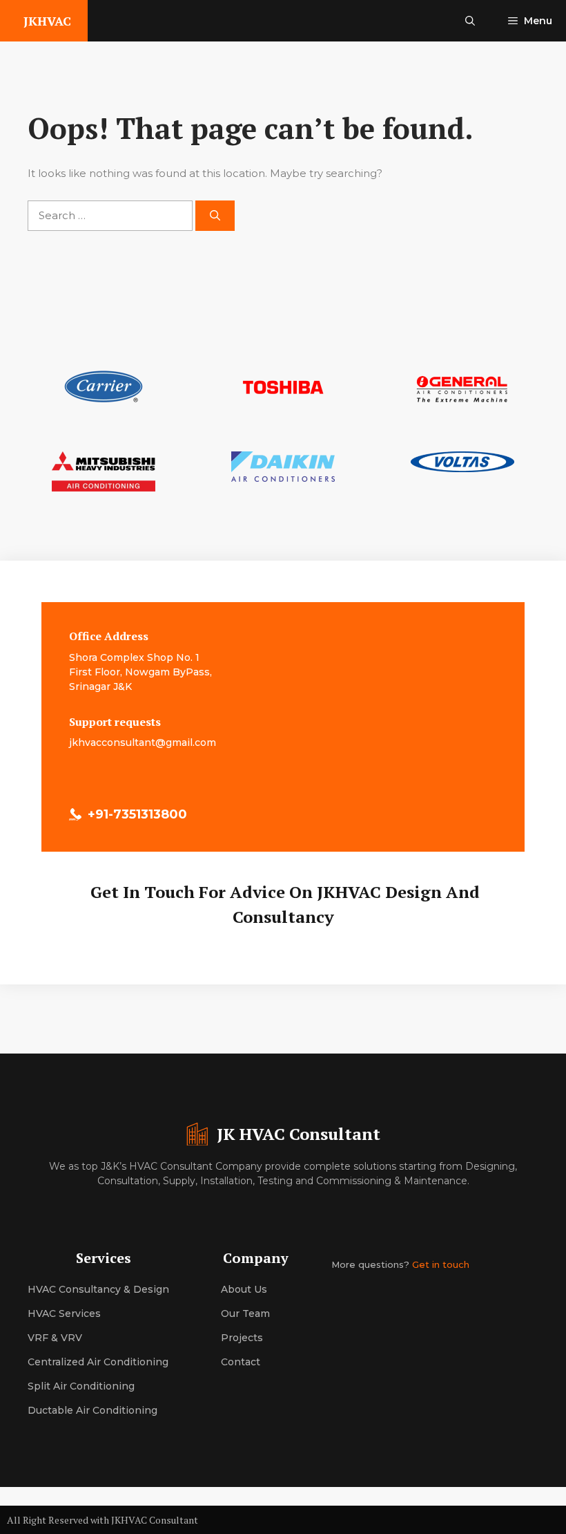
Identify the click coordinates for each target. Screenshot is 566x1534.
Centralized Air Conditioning (98, 1362)
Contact (240, 1362)
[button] (470, 20)
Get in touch (440, 1264)
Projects (242, 1337)
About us (244, 1289)
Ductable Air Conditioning (92, 1410)
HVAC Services (64, 1313)
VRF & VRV (55, 1337)
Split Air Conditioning (81, 1386)
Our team (245, 1313)
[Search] (215, 216)
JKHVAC (47, 20)
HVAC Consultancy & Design (98, 1289)
